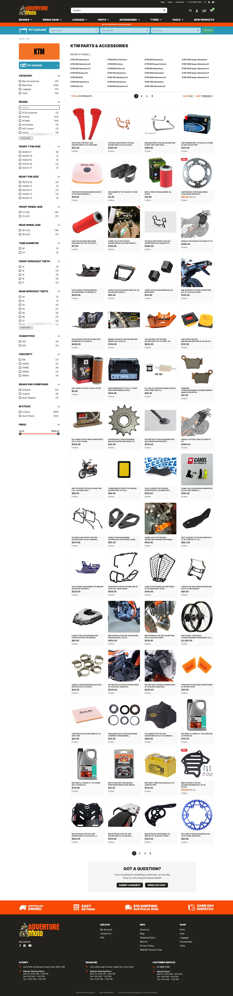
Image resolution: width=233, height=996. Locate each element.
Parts (182, 929)
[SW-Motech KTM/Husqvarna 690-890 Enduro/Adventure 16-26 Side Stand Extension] (160, 420)
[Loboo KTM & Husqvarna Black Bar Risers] (160, 271)
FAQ (102, 937)
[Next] (152, 96)
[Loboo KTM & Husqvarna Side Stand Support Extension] (87, 617)
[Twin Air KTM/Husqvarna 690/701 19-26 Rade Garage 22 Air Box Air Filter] (87, 173)
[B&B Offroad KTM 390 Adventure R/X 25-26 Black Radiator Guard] (160, 617)
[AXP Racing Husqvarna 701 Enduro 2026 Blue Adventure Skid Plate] (87, 568)
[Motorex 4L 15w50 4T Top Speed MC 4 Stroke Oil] (197, 715)
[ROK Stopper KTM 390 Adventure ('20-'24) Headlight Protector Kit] (87, 469)
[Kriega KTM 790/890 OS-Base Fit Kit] (197, 222)
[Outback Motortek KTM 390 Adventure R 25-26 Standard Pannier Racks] (87, 518)
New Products (204, 19)
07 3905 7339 (163, 967)
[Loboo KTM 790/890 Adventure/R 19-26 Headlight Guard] (160, 568)
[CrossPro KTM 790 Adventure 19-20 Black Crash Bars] (124, 568)
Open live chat (157, 885)
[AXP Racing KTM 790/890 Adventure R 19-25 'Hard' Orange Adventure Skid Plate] (160, 320)
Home (21, 39)
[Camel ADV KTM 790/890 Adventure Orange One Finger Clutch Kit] (160, 518)
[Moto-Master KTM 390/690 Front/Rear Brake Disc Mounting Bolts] (124, 764)
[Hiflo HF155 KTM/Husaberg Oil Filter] (160, 173)
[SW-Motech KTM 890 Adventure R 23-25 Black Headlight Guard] (160, 666)
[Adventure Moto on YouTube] (213, 2)
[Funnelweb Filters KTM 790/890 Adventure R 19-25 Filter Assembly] (124, 469)
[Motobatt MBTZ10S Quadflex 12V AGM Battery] (160, 764)
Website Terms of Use (151, 949)
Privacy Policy (147, 945)
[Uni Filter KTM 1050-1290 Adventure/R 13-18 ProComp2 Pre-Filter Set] (87, 124)
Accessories (186, 941)
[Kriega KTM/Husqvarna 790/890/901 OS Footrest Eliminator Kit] (124, 518)
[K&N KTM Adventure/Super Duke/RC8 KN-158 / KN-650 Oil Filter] (87, 222)
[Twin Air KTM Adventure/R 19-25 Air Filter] (87, 715)
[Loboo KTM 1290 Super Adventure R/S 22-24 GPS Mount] (197, 568)
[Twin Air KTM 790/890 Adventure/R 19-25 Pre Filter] (197, 666)
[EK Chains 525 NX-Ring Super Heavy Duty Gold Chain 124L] (87, 420)
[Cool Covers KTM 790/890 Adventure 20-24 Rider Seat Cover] (160, 469)
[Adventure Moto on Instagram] (209, 2)
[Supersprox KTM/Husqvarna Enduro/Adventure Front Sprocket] (124, 420)
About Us (144, 929)
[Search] (164, 10)
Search (208, 30)
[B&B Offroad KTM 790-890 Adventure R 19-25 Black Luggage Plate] (87, 815)
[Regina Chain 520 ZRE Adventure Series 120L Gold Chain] (124, 320)
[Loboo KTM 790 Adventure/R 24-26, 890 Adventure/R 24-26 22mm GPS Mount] (124, 271)
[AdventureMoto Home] (39, 930)
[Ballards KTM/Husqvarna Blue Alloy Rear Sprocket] (197, 815)
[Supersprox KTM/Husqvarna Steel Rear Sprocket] (197, 173)
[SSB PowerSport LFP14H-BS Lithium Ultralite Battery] (197, 124)
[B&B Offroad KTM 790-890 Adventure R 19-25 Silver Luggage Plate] (124, 815)
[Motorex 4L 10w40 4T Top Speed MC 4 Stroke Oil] (87, 764)
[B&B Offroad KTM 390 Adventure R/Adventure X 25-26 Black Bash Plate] (124, 617)
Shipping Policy (147, 937)
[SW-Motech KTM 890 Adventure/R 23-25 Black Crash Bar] (124, 666)
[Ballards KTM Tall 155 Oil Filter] (87, 369)
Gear (182, 933)
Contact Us (105, 933)
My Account (106, 929)
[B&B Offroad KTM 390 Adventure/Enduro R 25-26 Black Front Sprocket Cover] (197, 764)
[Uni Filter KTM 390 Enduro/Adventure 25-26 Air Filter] (197, 320)
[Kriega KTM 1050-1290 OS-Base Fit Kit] (197, 420)
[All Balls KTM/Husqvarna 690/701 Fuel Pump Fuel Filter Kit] (160, 369)
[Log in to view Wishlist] (191, 10)
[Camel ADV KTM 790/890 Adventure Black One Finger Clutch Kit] (124, 222)
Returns (144, 941)
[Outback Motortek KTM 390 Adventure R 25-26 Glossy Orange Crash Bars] (124, 124)
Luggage (184, 937)
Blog (142, 933)
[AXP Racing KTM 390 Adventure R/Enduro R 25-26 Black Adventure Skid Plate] (87, 320)
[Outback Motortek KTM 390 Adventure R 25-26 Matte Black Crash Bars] (160, 222)
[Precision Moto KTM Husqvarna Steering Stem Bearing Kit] (124, 715)
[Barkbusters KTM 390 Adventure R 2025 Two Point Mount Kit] (160, 124)
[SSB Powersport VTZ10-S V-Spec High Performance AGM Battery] (124, 369)
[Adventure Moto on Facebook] (205, 2)
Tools (182, 945)
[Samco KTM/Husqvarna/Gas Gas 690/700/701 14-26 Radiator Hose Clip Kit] (87, 666)
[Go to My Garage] (203, 10)
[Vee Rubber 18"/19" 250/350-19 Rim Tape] (124, 173)
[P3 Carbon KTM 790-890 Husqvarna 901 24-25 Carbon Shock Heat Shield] (160, 715)
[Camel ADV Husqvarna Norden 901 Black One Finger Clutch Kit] (197, 469)
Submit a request (130, 885)
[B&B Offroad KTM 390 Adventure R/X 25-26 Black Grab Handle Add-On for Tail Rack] (197, 271)
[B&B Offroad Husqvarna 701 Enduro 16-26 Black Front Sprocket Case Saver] (160, 815)
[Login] (197, 10)
